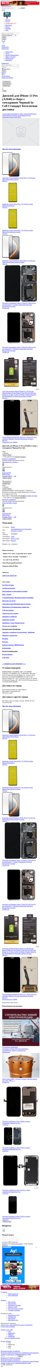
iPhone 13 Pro (15, 538)
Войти (4, 72)
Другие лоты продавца (11, 149)
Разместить (5, 47)
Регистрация (6, 76)
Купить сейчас (7, 455)
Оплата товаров (6, 1341)
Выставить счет (13, 1320)
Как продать (12, 1303)
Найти (4, 37)
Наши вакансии (13, 1294)
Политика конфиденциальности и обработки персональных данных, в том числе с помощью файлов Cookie (20, 1353)
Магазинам (11, 1318)
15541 (8, 474)
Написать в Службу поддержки (11, 1358)
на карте (23, 496)
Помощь (3, 1300)
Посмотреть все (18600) (9, 442)
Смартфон (14, 533)
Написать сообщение (9, 459)
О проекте (4, 1292)
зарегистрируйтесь (17, 1244)
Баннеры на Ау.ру (13, 1315)
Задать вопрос (7, 478)
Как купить (11, 1302)
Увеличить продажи (14, 1305)
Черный (13, 540)
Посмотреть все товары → (10, 462)
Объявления (12, 1317)
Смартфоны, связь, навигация (20, 114)
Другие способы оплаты (12, 1338)
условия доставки (31, 496)
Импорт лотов (12, 1307)
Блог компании (13, 1295)
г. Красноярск (6, 114)
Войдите (5, 1244)
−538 (14, 476)
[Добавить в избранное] (3, 480)
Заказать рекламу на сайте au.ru (12, 1284)
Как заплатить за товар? (15, 1308)
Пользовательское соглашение (10, 1351)
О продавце (6, 503)
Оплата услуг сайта (7, 1330)
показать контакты (20, 457)
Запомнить (7, 69)
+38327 (9, 476)
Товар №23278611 (15, 117)
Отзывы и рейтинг (14, 1310)
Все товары (13, 503)
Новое (13, 527)
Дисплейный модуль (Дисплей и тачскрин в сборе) (21, 530)
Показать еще (7, 1221)
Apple (12, 536)
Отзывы (4, 476)
